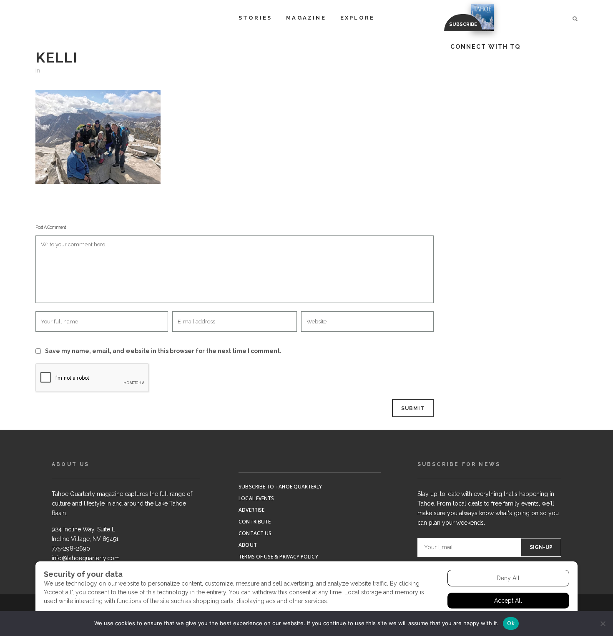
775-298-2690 (71, 548)
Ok (511, 623)
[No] (602, 623)
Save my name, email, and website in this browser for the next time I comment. (163, 351)
